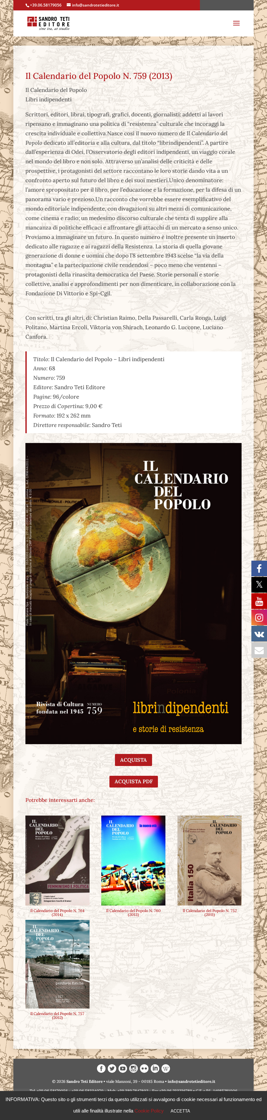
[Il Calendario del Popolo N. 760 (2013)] (133, 861)
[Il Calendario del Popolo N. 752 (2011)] (209, 861)
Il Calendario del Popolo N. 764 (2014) (57, 912)
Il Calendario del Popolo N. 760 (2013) (133, 912)
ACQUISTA (133, 760)
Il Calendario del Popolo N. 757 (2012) (57, 1015)
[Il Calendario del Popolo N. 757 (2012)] (57, 964)
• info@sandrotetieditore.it (190, 1081)
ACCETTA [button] (180, 1111)
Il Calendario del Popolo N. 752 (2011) (210, 912)
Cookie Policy (149, 1110)
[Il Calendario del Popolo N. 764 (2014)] (57, 861)
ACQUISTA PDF (134, 781)
